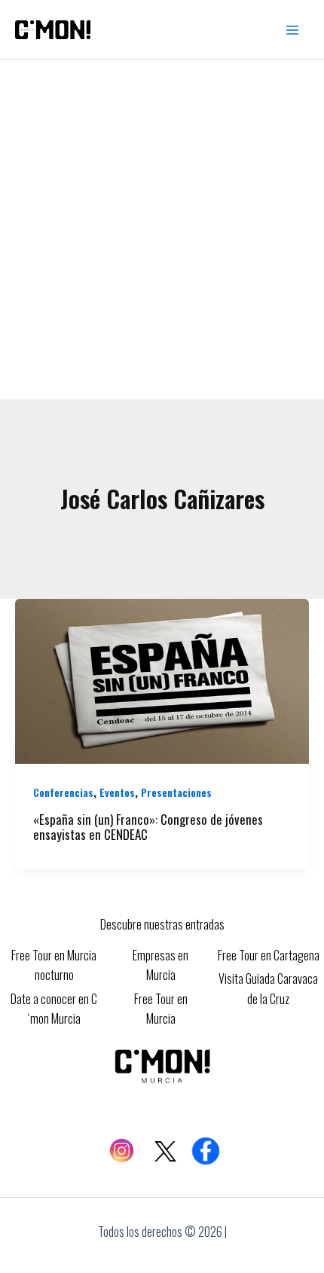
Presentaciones (176, 792)
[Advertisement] (162, 230)
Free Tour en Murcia (161, 1008)
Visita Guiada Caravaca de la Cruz (268, 988)
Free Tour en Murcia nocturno (53, 965)
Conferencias (63, 792)
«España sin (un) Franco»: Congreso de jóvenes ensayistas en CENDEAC (148, 827)
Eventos (117, 792)
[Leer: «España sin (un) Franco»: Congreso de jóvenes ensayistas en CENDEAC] (162, 679)
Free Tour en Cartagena (268, 955)
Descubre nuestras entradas (162, 924)
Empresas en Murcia (160, 965)
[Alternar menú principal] (292, 30)
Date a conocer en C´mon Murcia (54, 1008)
